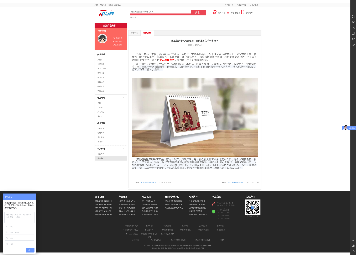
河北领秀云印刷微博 (178, 240)
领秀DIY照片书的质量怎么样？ (106, 211)
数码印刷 (149, 226)
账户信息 (100, 77)
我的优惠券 (101, 69)
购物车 (99, 60)
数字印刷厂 (221, 226)
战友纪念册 (203, 226)
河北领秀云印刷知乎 (202, 240)
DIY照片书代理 (203, 230)
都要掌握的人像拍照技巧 (198, 214)
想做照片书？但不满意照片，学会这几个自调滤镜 (207, 204)
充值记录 (100, 82)
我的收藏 (100, 73)
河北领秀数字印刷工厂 (131, 230)
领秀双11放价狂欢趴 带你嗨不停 (177, 204)
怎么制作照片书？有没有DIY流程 (154, 204)
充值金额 (119, 38)
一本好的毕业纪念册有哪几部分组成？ (133, 204)
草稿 (99, 103)
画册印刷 (185, 226)
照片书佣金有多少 (148, 201)
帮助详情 (147, 33)
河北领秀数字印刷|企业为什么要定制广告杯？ (112, 201)
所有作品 (100, 112)
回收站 (99, 116)
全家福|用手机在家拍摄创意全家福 (201, 208)
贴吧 (222, 240)
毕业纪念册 (167, 226)
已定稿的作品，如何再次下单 (153, 214)
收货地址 (100, 86)
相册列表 (100, 133)
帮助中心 (100, 158)
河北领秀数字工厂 (167, 234)
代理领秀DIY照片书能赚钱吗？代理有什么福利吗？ (161, 211)
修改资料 (118, 41)
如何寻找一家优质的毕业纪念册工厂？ (133, 208)
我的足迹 (100, 91)
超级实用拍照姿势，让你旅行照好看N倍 (203, 211)
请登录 (110, 5)
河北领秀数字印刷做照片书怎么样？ (108, 204)
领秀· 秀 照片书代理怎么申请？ (153, 208)
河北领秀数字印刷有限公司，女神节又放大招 (182, 201)
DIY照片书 (149, 230)
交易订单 (100, 64)
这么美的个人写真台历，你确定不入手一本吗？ (136, 214)
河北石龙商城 (156, 240)
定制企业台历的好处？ (127, 211)
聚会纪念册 (221, 230)
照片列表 (100, 137)
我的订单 (230, 5)
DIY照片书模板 (185, 230)
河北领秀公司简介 (131, 226)
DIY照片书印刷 (167, 230)
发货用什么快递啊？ (148, 182)
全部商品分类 (109, 25)
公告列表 (100, 154)
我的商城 (102, 31)
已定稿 (99, 107)
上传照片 (100, 128)
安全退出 (118, 45)
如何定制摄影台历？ (235, 182)
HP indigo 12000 (131, 234)
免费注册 (117, 5)
